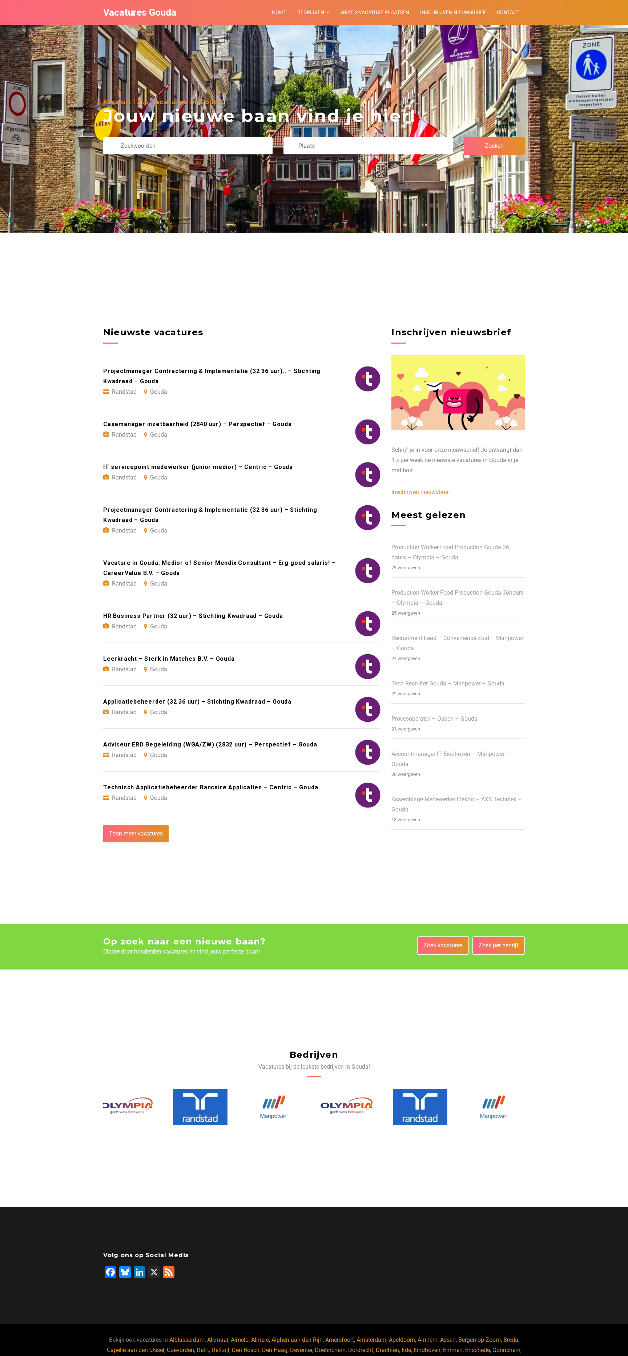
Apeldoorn (402, 1339)
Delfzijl (220, 1350)
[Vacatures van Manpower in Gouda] (204, 1107)
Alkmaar (217, 1339)
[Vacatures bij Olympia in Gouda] (277, 1107)
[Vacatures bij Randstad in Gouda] (130, 1107)
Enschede (477, 1350)
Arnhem (428, 1339)
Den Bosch (245, 1350)
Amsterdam (371, 1339)
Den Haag (274, 1350)
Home (279, 12)
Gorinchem (506, 1350)
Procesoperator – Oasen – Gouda (434, 718)
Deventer (301, 1350)
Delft (203, 1350)
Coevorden (180, 1350)
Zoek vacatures (443, 945)
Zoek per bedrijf (499, 945)
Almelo (240, 1339)
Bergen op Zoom (479, 1339)
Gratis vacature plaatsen (375, 12)
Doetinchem (330, 1350)
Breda (510, 1339)
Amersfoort (339, 1339)
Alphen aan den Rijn (297, 1339)
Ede (406, 1350)
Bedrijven (310, 12)
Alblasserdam (187, 1339)
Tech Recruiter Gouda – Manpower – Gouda (447, 683)
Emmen (453, 1350)
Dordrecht (360, 1350)
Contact (508, 12)
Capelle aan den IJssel (135, 1350)
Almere (260, 1339)
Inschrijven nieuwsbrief (453, 12)
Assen (448, 1339)
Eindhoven (427, 1350)
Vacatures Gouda (139, 12)
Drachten (387, 1350)
